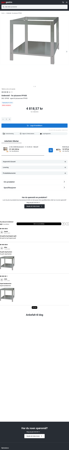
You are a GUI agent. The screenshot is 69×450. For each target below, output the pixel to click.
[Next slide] (67, 52)
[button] (7, 263)
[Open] (67, 2)
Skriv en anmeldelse (39, 224)
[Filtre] (63, 223)
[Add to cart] (51, 150)
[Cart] (63, 2)
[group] (11, 141)
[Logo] (6, 2)
